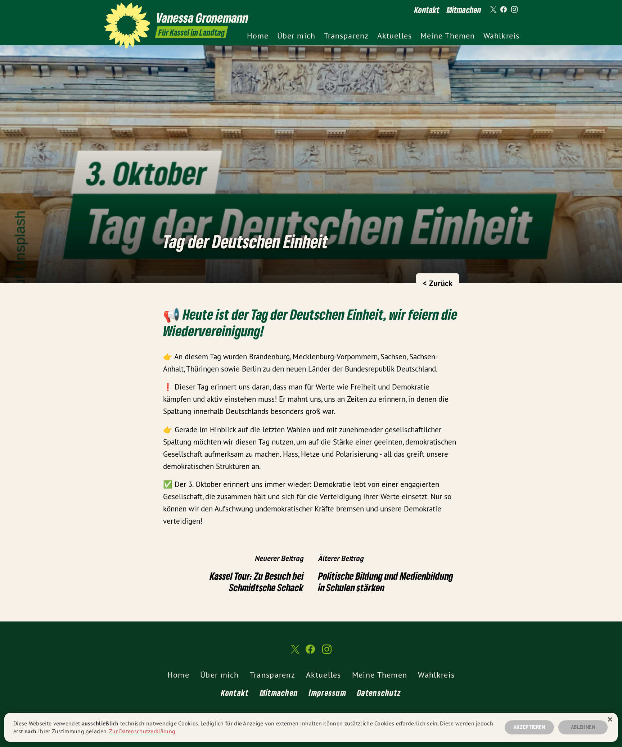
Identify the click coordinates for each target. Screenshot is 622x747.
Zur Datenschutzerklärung (142, 731)
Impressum (327, 692)
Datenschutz (379, 692)
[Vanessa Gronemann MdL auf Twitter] (492, 9)
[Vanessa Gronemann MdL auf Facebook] (503, 9)
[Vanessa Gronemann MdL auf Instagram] (514, 9)
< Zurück (437, 283)
